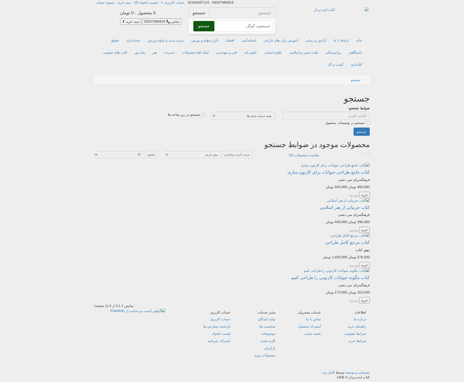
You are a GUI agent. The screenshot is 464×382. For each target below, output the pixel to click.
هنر (154, 52)
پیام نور (140, 52)
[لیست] (367, 153)
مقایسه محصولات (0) (304, 155)
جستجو (199, 12)
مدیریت (169, 52)
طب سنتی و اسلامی (303, 52)
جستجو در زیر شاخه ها (184, 114)
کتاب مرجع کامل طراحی (347, 242)
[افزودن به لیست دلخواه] (356, 196)
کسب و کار (335, 64)
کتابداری (356, 64)
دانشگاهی (355, 52)
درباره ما (360, 319)
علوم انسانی (273, 52)
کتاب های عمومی (115, 52)
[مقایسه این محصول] (351, 196)
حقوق (115, 40)
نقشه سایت (312, 333)
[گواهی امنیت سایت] (137, 311)
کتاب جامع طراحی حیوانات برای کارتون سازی (328, 172)
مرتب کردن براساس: (236, 154)
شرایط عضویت (355, 333)
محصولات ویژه (265, 355)
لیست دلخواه (221, 333)
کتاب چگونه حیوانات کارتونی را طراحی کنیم (330, 277)
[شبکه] (362, 153)
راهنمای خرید (357, 326)
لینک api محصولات (195, 52)
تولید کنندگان (267, 319)
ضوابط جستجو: (359, 108)
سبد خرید (130, 21)
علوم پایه (250, 52)
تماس (161, 21)
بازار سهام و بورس (204, 40)
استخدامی (249, 40)
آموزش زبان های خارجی (280, 40)
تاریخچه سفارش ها (216, 326)
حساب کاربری (220, 319)
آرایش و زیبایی (315, 40)
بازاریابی (269, 348)
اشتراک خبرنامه (219, 341)
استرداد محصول (309, 326)
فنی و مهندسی (226, 52)
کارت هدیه (268, 341)
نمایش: (151, 154)
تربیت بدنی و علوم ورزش (166, 40)
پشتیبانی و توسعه (357, 372)
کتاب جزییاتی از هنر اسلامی (345, 207)
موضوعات (268, 333)
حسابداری (133, 40)
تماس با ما (313, 319)
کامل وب (328, 372)
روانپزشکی (333, 52)
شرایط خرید (357, 341)
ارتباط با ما (341, 40)
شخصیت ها (268, 326)
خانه (359, 40)
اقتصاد (229, 40)
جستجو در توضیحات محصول (345, 123)
